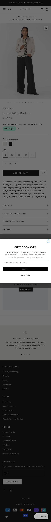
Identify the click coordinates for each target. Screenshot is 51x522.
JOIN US (25, 269)
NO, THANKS (25, 275)
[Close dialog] (48, 241)
